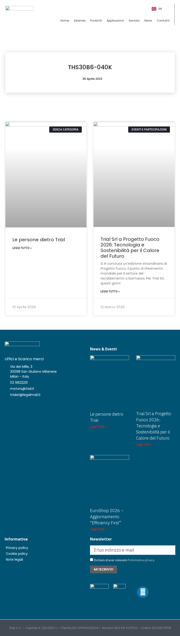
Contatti (163, 21)
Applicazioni (115, 21)
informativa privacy (141, 560)
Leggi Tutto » (22, 248)
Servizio (134, 21)
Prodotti (96, 21)
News (148, 21)
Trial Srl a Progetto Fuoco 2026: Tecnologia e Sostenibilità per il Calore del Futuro (130, 247)
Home (64, 21)
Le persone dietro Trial (38, 239)
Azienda (80, 21)
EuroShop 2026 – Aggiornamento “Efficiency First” (107, 516)
